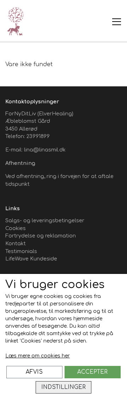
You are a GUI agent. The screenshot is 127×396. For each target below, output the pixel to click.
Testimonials (21, 251)
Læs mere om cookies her (37, 355)
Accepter (92, 372)
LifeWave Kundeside (31, 259)
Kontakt (15, 243)
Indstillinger (63, 387)
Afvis (34, 372)
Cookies (15, 228)
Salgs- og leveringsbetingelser (44, 220)
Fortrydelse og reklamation (40, 236)
